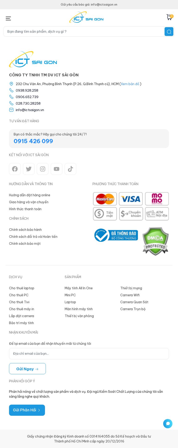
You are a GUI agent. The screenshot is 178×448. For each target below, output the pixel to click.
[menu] (8, 17)
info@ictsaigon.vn (30, 110)
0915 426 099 (33, 141)
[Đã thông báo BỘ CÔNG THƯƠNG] (115, 241)
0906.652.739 (27, 97)
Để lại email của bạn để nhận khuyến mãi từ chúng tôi (50, 344)
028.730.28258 (28, 103)
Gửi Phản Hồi (25, 410)
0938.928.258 (27, 90)
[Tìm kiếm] (169, 31)
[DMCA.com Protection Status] (155, 241)
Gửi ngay (25, 369)
